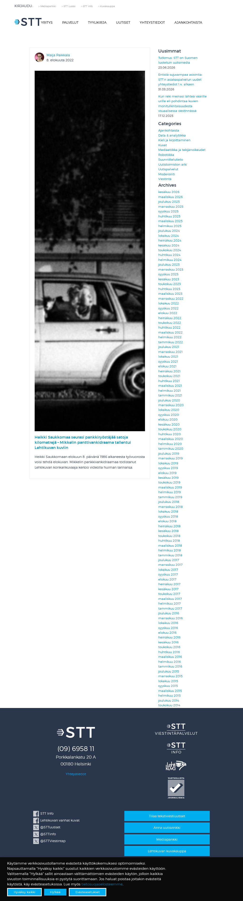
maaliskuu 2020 (170, 439)
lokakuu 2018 (168, 511)
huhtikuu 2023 (169, 289)
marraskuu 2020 (171, 405)
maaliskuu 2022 (170, 332)
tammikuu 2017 (170, 608)
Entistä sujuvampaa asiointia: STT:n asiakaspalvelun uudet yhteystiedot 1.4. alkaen (180, 79)
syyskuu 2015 (168, 686)
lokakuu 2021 (168, 356)
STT (28, 22)
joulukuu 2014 (168, 700)
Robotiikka (166, 155)
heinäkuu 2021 (169, 371)
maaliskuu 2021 (170, 385)
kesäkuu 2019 (168, 477)
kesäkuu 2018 (168, 531)
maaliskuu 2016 (170, 657)
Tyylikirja (97, 22)
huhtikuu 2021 (169, 381)
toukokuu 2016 (169, 647)
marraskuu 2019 (170, 458)
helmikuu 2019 (169, 492)
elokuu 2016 (167, 632)
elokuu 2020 (168, 419)
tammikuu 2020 (170, 448)
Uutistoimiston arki (172, 164)
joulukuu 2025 (169, 201)
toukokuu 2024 (169, 250)
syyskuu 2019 (168, 468)
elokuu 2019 (167, 473)
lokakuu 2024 (168, 235)
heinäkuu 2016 (169, 637)
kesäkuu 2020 (169, 424)
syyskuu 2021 (168, 361)
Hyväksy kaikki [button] (24, 892)
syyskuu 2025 (168, 211)
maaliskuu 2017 (170, 599)
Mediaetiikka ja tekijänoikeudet (182, 150)
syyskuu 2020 (168, 415)
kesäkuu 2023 (168, 279)
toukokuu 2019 (169, 482)
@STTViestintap (52, 841)
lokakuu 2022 (168, 303)
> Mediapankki (47, 6)
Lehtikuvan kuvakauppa (167, 851)
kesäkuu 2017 (168, 589)
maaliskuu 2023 (170, 293)
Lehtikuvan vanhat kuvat (59, 820)
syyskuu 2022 (168, 308)
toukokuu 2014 (169, 705)
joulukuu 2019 (168, 453)
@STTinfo (48, 834)
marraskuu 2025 (170, 206)
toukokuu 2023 (169, 284)
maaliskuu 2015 (170, 691)
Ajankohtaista (188, 22)
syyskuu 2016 (168, 628)
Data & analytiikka (172, 135)
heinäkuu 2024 (169, 240)
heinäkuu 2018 (169, 526)
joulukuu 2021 (168, 347)
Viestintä (165, 179)
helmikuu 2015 (169, 695)
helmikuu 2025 (169, 226)
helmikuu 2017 (169, 603)
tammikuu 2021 (170, 395)
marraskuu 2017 (170, 565)
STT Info (47, 813)
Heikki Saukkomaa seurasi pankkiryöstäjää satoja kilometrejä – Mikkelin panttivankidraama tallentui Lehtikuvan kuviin (83, 442)
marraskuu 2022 (170, 298)
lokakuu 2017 (168, 569)
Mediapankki (167, 839)
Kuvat (162, 145)
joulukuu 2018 (168, 502)
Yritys (47, 22)
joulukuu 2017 (168, 560)
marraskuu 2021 (170, 352)
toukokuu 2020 (169, 429)
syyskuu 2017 (168, 574)
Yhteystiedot (152, 22)
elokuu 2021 (167, 366)
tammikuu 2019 (170, 497)
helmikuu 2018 (169, 550)
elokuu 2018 (167, 521)
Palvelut (70, 22)
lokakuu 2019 (168, 463)
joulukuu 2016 (168, 613)
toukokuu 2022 (169, 323)
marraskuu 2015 (170, 676)
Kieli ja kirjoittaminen (174, 140)
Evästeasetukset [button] (87, 892)
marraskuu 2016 (170, 618)
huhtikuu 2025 (169, 216)
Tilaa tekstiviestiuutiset (167, 816)
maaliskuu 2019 (170, 487)
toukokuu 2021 (169, 376)
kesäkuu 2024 (168, 245)
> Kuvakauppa (106, 6)
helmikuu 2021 (169, 390)
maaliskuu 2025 (170, 221)
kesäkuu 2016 (168, 642)
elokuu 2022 (167, 313)
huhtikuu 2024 (169, 255)
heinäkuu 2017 (169, 584)
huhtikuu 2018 (169, 540)
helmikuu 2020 (170, 444)
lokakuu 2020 (168, 410)
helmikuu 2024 (170, 260)
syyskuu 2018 (168, 516)
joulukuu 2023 (169, 264)
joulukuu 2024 (169, 231)
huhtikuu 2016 (169, 652)
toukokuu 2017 (169, 594)
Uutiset (123, 22)
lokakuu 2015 (168, 681)
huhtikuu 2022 (169, 327)
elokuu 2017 (167, 579)
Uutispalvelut (168, 169)
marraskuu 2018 (170, 507)
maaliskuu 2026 (170, 197)
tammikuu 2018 (170, 555)
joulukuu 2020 (169, 400)
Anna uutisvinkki (167, 828)
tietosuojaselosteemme (102, 884)
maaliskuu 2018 (170, 545)
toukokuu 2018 (169, 536)
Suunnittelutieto (170, 159)
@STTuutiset (50, 827)
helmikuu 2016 (169, 662)
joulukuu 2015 (168, 671)
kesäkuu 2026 (168, 192)
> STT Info (87, 6)
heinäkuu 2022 (169, 318)
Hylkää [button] (55, 892)
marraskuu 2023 (170, 269)
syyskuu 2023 (168, 274)
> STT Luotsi (68, 6)
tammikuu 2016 (170, 666)
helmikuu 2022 (170, 337)
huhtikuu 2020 (169, 434)
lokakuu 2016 (168, 623)
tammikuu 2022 (170, 342)
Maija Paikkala (58, 55)
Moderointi (166, 174)
